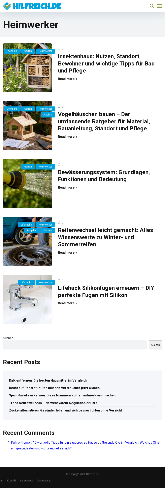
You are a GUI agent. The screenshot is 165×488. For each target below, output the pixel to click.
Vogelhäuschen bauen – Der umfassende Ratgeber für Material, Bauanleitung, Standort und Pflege (104, 121)
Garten (28, 51)
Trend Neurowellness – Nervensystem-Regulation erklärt (53, 403)
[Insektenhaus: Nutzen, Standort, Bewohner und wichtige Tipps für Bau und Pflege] (27, 67)
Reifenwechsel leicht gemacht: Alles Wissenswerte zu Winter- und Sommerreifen (105, 237)
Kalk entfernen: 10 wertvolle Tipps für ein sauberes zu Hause (54, 442)
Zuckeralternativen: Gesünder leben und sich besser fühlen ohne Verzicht (65, 410)
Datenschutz (44, 480)
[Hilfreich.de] (32, 5)
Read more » (67, 79)
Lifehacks (12, 51)
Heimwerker (45, 51)
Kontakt (11, 480)
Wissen (47, 230)
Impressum (26, 480)
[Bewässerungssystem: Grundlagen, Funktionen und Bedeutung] (27, 183)
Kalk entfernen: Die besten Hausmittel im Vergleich (48, 380)
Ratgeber (32, 230)
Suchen (8, 338)
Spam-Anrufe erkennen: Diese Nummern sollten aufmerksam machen (62, 395)
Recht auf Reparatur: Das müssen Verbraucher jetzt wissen (54, 388)
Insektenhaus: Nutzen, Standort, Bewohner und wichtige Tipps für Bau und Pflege (106, 63)
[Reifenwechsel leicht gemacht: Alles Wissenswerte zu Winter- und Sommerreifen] (27, 241)
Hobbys (48, 114)
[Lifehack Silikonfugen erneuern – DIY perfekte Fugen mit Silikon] (27, 299)
